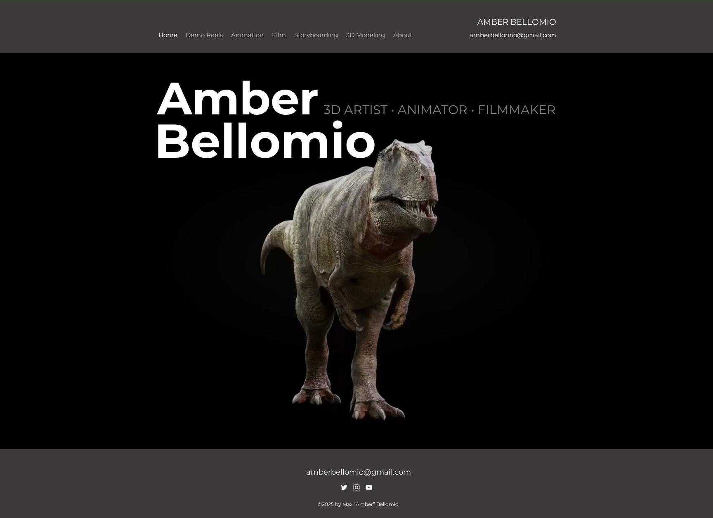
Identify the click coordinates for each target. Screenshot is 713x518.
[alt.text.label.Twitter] (344, 487)
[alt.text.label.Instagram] (356, 487)
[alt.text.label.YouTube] (369, 487)
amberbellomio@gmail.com (513, 35)
